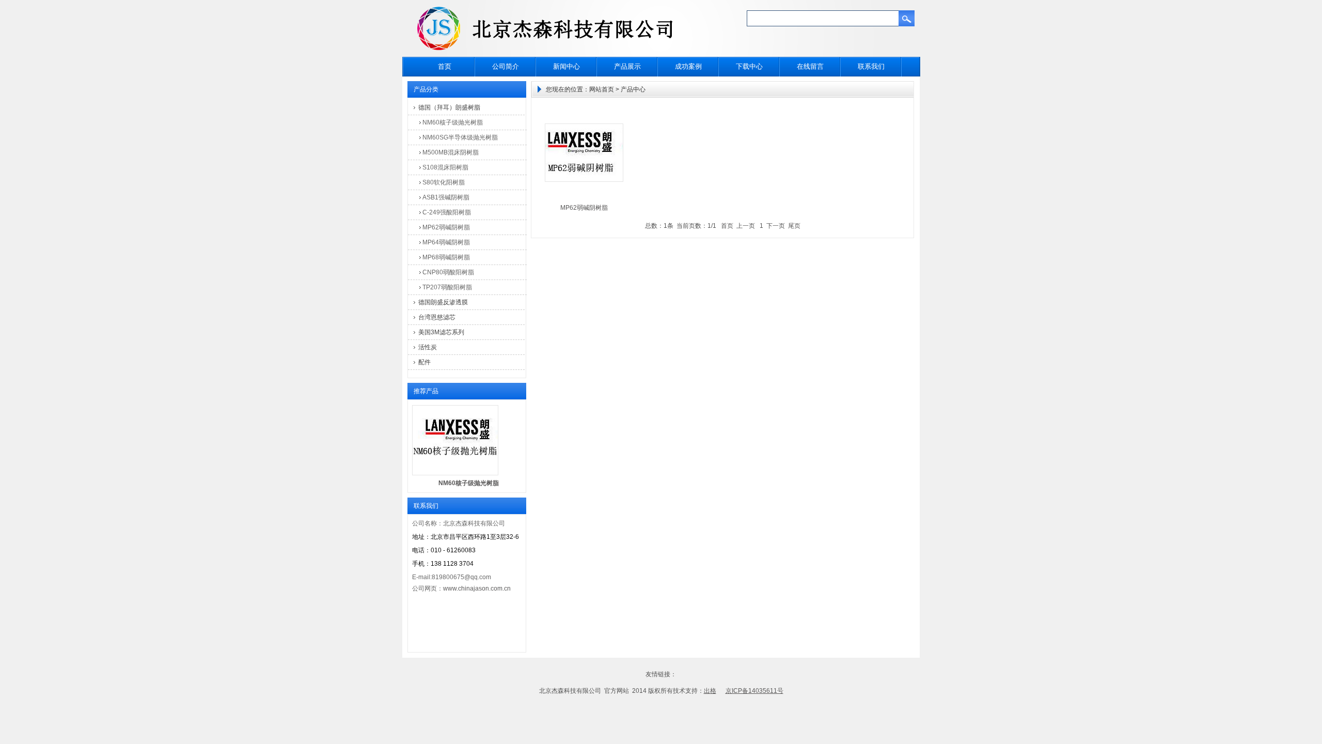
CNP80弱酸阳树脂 (448, 272)
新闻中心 (566, 66)
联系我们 (871, 66)
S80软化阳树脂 (443, 182)
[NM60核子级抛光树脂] (455, 473)
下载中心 (749, 66)
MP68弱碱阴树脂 (446, 257)
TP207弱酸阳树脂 (447, 287)
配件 (424, 362)
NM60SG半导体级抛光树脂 (460, 137)
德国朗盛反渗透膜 (443, 302)
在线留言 (810, 66)
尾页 (794, 225)
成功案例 (688, 66)
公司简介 (505, 66)
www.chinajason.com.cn (477, 588)
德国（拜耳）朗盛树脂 (449, 107)
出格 (710, 690)
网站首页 (601, 89)
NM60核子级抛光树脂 (452, 122)
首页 (444, 66)
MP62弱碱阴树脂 (446, 227)
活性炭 (427, 347)
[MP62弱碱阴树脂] (584, 179)
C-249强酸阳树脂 (446, 212)
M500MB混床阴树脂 (450, 152)
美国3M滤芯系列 (441, 332)
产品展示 (627, 66)
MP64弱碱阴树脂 (446, 242)
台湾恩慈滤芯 (436, 317)
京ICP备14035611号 (754, 690)
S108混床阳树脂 (445, 167)
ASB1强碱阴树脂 (445, 197)
